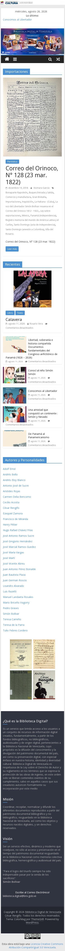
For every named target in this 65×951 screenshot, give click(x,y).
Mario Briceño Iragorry (16, 602)
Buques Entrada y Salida (41, 192)
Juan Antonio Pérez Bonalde (19, 569)
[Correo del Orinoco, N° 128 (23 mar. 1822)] (32, 80)
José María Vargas (13, 552)
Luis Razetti (9, 591)
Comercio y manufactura (18, 197)
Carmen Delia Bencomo (17, 496)
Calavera (14, 319)
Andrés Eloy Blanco (14, 480)
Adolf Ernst (9, 469)
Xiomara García (42, 187)
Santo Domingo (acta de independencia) (34, 224)
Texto (20, 312)
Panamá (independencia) (43, 215)
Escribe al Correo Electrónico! (32, 892)
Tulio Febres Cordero (15, 630)
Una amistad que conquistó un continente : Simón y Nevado (43, 413)
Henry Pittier (10, 524)
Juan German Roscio (15, 580)
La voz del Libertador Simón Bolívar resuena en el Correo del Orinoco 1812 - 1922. (32, 206)
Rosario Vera (36, 323)
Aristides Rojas (11, 491)
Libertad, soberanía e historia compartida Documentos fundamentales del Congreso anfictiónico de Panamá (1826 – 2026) (31, 348)
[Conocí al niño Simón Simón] (14, 368)
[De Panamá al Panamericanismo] (14, 432)
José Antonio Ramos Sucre (18, 535)
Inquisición (27, 201)
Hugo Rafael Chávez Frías (18, 530)
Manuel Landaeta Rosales (18, 597)
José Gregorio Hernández (17, 541)
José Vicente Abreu (14, 563)
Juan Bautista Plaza (14, 574)
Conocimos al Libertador (17, 19)
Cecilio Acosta (11, 502)
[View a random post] (58, 59)
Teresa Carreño (12, 619)
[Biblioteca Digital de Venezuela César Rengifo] (32, 31)
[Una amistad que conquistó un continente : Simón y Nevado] (14, 408)
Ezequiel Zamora (13, 513)
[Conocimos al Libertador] (14, 389)
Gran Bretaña (39, 197)
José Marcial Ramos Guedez (19, 547)
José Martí (9, 558)
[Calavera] (32, 272)
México (25, 215)
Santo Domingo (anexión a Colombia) (25, 229)
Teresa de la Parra (13, 625)
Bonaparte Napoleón (16, 192)
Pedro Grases (11, 608)
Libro (10, 312)
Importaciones (13, 201)
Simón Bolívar (11, 613)
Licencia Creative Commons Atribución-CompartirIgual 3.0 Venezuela (36, 945)
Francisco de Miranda (15, 519)
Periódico (12, 161)
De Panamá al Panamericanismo (38, 435)
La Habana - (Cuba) (44, 201)
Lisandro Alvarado (13, 586)
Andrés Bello (10, 474)
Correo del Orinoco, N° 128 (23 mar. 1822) (32, 175)
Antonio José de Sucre (16, 485)
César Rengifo (11, 508)
